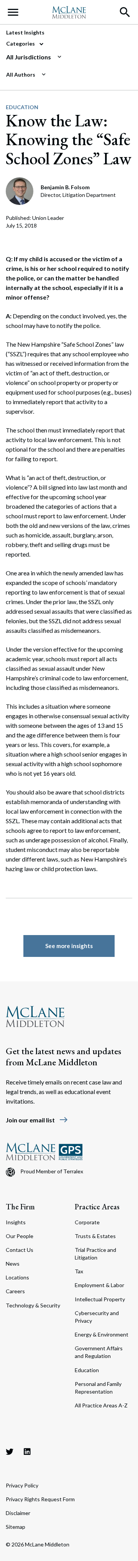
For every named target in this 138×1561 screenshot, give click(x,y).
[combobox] (66, 57)
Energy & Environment (101, 1334)
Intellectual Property (100, 1299)
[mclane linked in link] (27, 1451)
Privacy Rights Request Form (40, 1499)
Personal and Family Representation (98, 1388)
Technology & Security (33, 1305)
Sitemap (15, 1526)
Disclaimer (18, 1513)
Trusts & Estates (95, 1236)
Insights (16, 1222)
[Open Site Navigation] (13, 12)
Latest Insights (25, 32)
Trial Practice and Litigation (95, 1254)
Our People (19, 1236)
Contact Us (19, 1250)
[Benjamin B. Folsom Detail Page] (20, 190)
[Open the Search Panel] (125, 12)
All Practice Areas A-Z (101, 1405)
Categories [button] (21, 43)
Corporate (87, 1222)
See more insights (69, 945)
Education (22, 107)
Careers (15, 1291)
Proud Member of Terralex (51, 1171)
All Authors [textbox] (20, 74)
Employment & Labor (99, 1285)
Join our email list (37, 1120)
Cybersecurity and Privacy (97, 1317)
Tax (79, 1271)
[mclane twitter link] (9, 1451)
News (13, 1263)
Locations (17, 1277)
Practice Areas (97, 1207)
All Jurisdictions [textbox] (28, 57)
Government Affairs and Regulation (99, 1352)
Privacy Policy (22, 1485)
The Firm (20, 1207)
